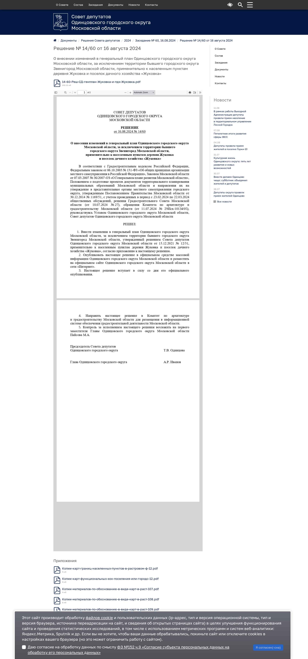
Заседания (95, 4)
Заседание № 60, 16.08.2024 (155, 40)
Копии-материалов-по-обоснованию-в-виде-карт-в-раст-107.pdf (110, 589)
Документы (115, 4)
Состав (78, 4)
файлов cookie (99, 617)
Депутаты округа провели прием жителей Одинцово (229, 194)
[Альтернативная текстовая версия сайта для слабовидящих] (230, 5)
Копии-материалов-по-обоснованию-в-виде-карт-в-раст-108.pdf (110, 599)
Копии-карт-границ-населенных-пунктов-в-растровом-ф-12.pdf (110, 568)
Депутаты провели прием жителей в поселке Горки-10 (230, 147)
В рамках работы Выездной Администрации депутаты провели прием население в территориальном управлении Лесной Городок (232, 118)
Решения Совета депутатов (100, 40)
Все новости (224, 201)
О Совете (62, 4)
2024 (127, 40)
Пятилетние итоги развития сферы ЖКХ (230, 135)
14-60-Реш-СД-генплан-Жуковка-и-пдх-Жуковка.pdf (101, 82)
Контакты (151, 4)
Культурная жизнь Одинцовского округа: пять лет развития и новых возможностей (232, 162)
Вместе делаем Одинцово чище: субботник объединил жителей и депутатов (230, 180)
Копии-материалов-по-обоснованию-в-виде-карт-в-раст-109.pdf (110, 609)
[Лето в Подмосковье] (215, 20)
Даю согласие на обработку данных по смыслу (128, 650)
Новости (134, 4)
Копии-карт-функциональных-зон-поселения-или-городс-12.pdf (110, 578)
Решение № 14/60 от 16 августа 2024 (206, 40)
